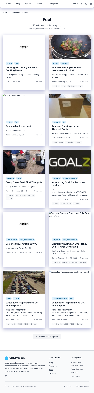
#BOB (20, 324)
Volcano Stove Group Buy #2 (21, 243)
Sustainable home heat (18, 126)
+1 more (79, 86)
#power (75, 262)
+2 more (79, 142)
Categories (53, 4)
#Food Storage (20, 195)
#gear (64, 86)
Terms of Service (82, 386)
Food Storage (77, 369)
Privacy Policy (68, 386)
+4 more (9, 198)
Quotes (28, 4)
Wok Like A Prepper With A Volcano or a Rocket (66, 69)
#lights (69, 203)
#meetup (31, 195)
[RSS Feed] (91, 4)
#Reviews (71, 86)
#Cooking (56, 86)
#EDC (26, 324)
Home (8, 4)
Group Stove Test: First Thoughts (24, 182)
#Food (55, 142)
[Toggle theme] (86, 4)
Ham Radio (75, 376)
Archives (40, 4)
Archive (52, 373)
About (75, 4)
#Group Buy (70, 142)
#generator (66, 262)
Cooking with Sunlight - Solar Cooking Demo (22, 69)
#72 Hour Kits (11, 324)
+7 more (77, 203)
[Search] (81, 4)
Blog (18, 4)
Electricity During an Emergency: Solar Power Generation (70, 245)
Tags (65, 4)
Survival (74, 372)
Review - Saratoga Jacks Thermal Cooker (65, 128)
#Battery (55, 203)
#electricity (56, 262)
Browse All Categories (48, 336)
